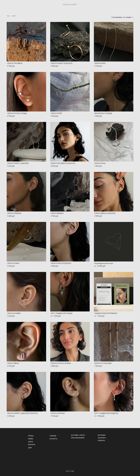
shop (8, 16)
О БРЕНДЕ (53, 436)
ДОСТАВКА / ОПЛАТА (78, 435)
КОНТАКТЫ (53, 439)
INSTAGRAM (101, 435)
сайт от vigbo (70, 471)
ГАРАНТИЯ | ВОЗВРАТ (78, 438)
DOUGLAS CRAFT (70, 4)
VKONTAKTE (102, 438)
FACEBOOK (101, 440)
